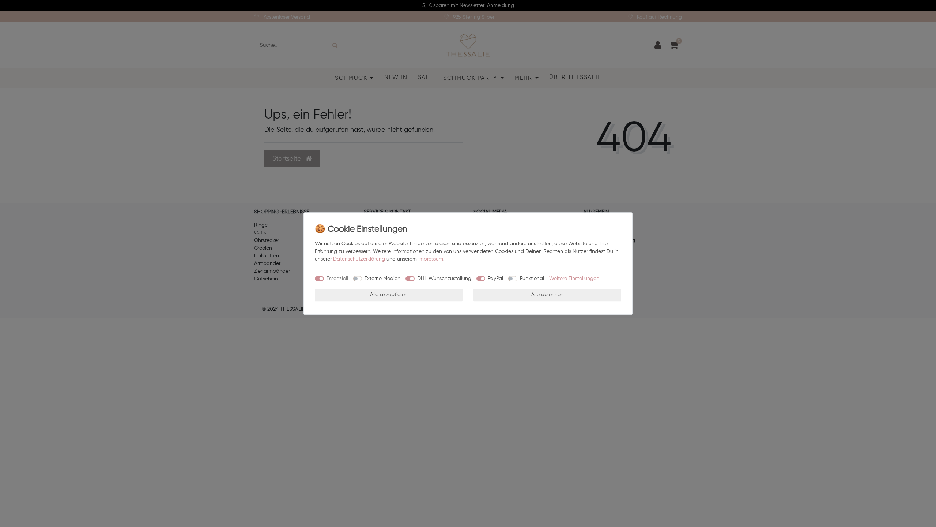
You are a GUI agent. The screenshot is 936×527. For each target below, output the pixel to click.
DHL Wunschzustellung (444, 278)
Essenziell (337, 278)
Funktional (532, 278)
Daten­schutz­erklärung (359, 259)
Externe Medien (382, 278)
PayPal (495, 278)
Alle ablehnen (547, 294)
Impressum (430, 259)
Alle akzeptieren (389, 294)
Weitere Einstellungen (574, 278)
